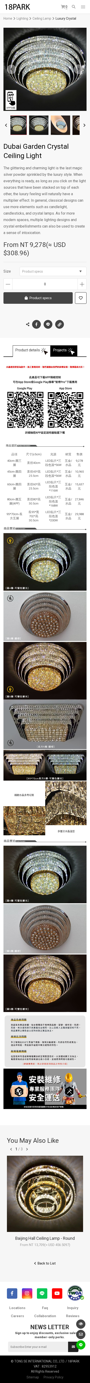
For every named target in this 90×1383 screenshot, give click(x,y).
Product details (27, 350)
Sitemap (33, 1377)
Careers (17, 1316)
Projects (60, 350)
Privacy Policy (53, 1377)
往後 (27, 1149)
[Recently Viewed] (80, 1324)
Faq (45, 1308)
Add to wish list (81, 298)
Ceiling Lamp (42, 18)
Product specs (32, 271)
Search (74, 7)
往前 (11, 1149)
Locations (17, 1308)
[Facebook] (12, 1293)
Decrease (7, 284)
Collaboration (45, 1316)
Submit (73, 1347)
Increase (82, 284)
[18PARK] (17, 6)
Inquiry (72, 1308)
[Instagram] (27, 1293)
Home (7, 18)
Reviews (72, 1316)
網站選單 (83, 6)
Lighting (22, 18)
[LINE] (42, 1293)
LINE (48, 324)
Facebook (36, 324)
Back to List (47, 1263)
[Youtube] (57, 1293)
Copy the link (59, 324)
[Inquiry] (80, 1334)
